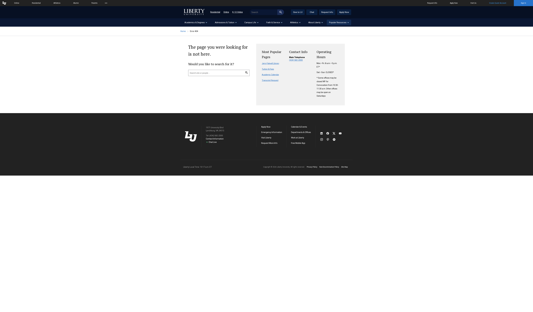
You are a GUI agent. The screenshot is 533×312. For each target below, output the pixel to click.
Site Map (344, 167)
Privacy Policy (312, 167)
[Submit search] (280, 12)
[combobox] (267, 12)
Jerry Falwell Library (270, 63)
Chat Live (213, 142)
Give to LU (297, 12)
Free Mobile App (298, 143)
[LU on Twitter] (335, 133)
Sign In (523, 3)
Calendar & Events (299, 127)
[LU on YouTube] (342, 133)
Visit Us (473, 3)
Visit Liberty (266, 138)
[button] (339, 22)
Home (183, 31)
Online (16, 3)
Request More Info (269, 143)
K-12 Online (237, 12)
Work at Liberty (297, 138)
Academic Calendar (270, 75)
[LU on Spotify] (335, 139)
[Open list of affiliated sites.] (106, 3)
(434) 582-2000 (296, 60)
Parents (94, 3)
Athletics (56, 3)
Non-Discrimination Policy (329, 167)
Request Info (432, 3)
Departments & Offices (301, 132)
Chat (312, 12)
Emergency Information (271, 132)
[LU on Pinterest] (329, 139)
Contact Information (215, 139)
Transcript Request (270, 80)
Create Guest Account (497, 3)
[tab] (195, 22)
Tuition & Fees (268, 69)
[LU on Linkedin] (323, 133)
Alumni (76, 3)
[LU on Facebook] (329, 133)
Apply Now (454, 3)
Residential (36, 3)
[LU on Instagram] (323, 139)
